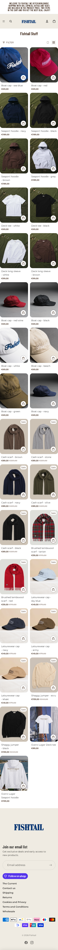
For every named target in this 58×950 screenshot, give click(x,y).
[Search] (10, 21)
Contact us (9, 888)
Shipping (8, 892)
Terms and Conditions (15, 906)
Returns (7, 897)
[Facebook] (26, 943)
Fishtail (32, 935)
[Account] (47, 21)
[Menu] (3, 21)
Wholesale (9, 911)
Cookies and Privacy (14, 902)
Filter (10, 42)
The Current (10, 883)
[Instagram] (32, 943)
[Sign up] (50, 865)
